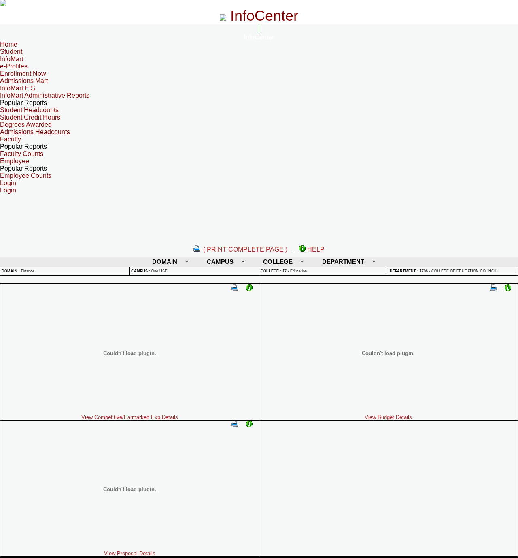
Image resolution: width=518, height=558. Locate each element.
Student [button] (11, 51)
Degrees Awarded (26, 124)
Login (8, 190)
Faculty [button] (10, 139)
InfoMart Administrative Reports (44, 95)
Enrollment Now (23, 73)
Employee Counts (25, 175)
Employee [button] (14, 161)
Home (8, 44)
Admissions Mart (24, 80)
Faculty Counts (21, 153)
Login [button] (8, 183)
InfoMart (11, 59)
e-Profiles (14, 66)
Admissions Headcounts (35, 131)
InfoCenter (259, 37)
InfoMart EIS (17, 88)
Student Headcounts (29, 110)
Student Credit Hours (30, 117)
